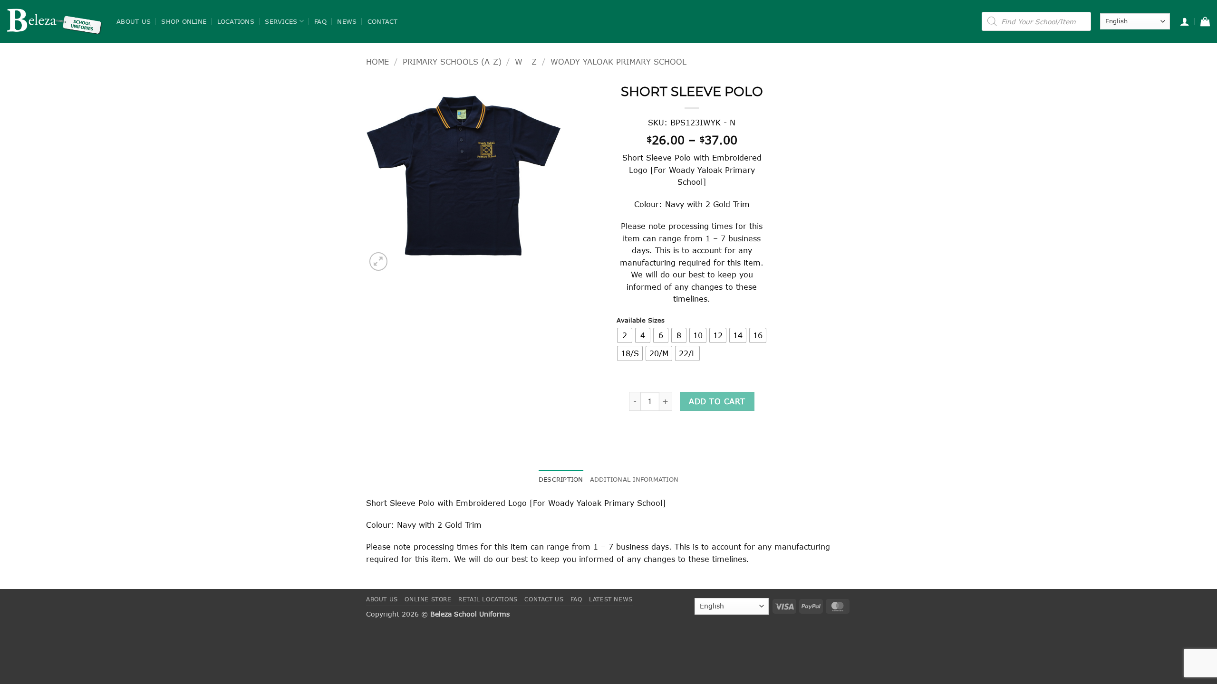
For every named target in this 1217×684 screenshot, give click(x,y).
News (347, 21)
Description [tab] (561, 479)
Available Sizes (641, 320)
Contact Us (543, 599)
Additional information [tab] (634, 479)
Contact (382, 21)
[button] (1184, 21)
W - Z (526, 61)
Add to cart (717, 401)
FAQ (320, 21)
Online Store (428, 599)
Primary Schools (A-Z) (452, 61)
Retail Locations (488, 599)
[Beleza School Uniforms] (54, 21)
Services (281, 21)
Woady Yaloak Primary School (618, 61)
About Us (133, 21)
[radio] (625, 335)
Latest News (611, 599)
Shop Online (183, 21)
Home (377, 61)
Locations (235, 21)
